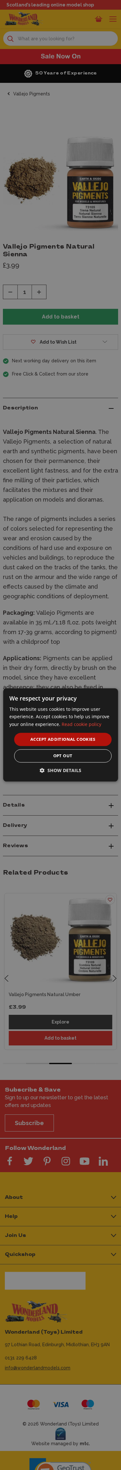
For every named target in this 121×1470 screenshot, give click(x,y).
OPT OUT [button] (63, 756)
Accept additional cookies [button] (62, 739)
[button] (60, 771)
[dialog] (60, 734)
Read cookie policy (81, 724)
